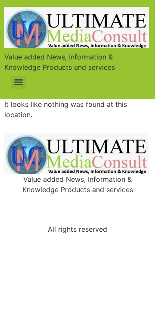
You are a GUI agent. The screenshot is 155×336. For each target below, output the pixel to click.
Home (42, 202)
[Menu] (18, 82)
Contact (77, 216)
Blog (114, 202)
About (78, 202)
